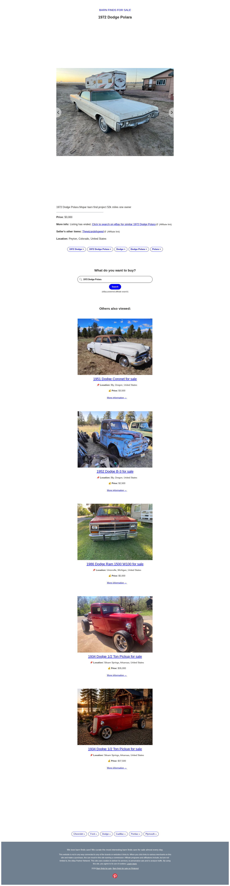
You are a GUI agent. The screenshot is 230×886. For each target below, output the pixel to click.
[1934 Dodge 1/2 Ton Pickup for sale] (115, 651)
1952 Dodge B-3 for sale (115, 471)
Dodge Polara (138, 249)
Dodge (119, 249)
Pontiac (134, 834)
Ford (92, 834)
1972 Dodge (75, 249)
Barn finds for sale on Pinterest (126, 868)
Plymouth (150, 834)
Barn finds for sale (115, 10)
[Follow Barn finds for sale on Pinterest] (115, 877)
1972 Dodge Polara (99, 249)
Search (115, 287)
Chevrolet (78, 834)
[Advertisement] (115, 44)
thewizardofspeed (93, 231)
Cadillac (120, 834)
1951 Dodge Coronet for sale (115, 379)
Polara (155, 249)
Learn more (132, 864)
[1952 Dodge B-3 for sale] (115, 467)
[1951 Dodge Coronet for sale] (115, 374)
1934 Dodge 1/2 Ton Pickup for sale (115, 656)
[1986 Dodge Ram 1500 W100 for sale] (115, 559)
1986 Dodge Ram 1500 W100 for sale (115, 564)
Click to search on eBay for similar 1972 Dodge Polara (124, 224)
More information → (117, 397)
